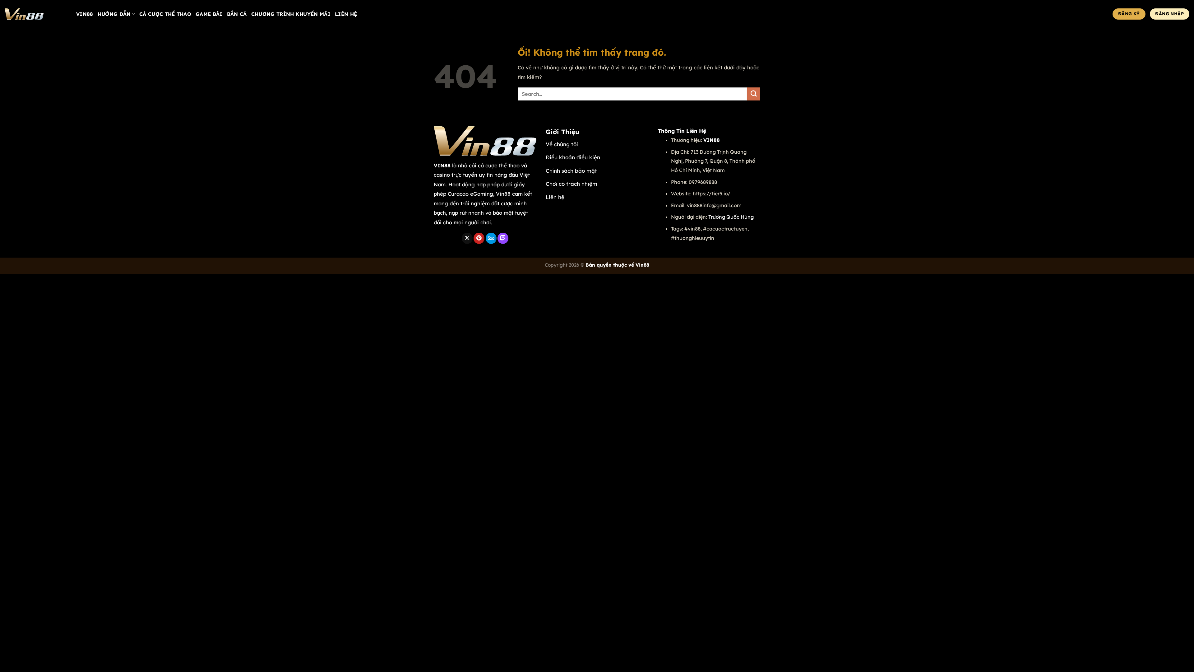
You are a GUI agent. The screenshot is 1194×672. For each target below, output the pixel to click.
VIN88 (84, 14)
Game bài (209, 14)
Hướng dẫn (114, 14)
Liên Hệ (346, 14)
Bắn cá (237, 14)
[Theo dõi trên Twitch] (502, 238)
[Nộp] (753, 93)
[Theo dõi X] (467, 238)
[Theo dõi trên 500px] (491, 238)
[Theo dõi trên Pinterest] (479, 238)
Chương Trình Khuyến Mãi (291, 14)
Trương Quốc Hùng (731, 217)
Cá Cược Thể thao (165, 14)
